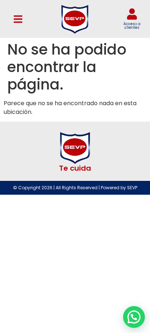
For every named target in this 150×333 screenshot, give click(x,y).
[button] (18, 19)
